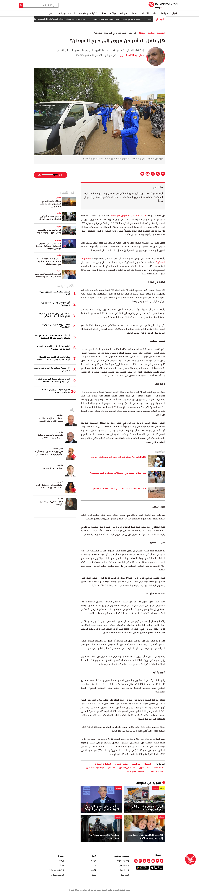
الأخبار (175, 13)
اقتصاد (145, 13)
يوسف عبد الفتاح (156, 771)
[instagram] (153, 861)
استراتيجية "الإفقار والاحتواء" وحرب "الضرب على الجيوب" (49, 420)
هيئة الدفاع (158, 767)
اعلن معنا (125, 874)
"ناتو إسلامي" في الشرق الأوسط (51, 503)
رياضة (113, 13)
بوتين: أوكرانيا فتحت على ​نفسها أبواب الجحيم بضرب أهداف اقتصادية (53, 358)
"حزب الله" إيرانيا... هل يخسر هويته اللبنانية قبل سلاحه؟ (53, 347)
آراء (154, 13)
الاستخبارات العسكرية (103, 764)
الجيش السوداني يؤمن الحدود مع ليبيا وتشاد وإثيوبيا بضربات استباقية (52, 337)
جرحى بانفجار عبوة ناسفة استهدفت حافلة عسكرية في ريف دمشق (49, 261)
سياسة (164, 13)
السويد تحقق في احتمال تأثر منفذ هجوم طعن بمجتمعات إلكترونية (132, 19)
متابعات (142, 33)
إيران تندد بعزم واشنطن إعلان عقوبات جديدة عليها (147, 808)
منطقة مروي (144, 767)
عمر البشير (136, 764)
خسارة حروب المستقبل (52, 468)
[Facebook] (161, 861)
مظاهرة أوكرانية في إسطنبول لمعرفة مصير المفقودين (50, 203)
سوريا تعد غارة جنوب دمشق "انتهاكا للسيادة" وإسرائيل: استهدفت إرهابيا (74, 19)
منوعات (123, 13)
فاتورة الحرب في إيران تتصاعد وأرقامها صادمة (56, 391)
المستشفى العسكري (127, 767)
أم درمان (111, 767)
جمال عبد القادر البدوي (131, 55)
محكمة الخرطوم (121, 764)
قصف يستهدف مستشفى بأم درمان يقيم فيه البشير (119, 489)
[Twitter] (157, 861)
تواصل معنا (124, 870)
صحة (104, 13)
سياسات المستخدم (121, 855)
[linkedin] (144, 861)
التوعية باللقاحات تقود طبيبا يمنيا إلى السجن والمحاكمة (145, 837)
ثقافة (134, 13)
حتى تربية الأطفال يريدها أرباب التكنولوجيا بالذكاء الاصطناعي (48, 453)
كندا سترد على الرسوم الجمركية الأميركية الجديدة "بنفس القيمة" (102, 808)
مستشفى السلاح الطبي (136, 771)
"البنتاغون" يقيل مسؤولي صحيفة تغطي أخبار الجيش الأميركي (54, 315)
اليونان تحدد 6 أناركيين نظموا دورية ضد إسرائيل (49, 218)
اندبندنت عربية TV (66, 13)
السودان (147, 764)
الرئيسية (161, 33)
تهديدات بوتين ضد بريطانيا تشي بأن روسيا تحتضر (50, 436)
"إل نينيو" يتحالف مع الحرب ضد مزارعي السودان (52, 369)
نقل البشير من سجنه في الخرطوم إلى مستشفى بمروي (118, 457)
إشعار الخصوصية (122, 860)
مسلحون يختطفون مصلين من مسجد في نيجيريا (104, 837)
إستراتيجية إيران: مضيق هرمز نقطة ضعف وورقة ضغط (49, 486)
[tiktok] (140, 861)
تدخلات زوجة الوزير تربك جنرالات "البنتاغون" (55, 326)
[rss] (136, 861)
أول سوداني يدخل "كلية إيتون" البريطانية (55, 304)
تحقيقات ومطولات (88, 13)
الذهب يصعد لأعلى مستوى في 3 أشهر (55, 293)
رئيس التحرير (124, 865)
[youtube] (148, 861)
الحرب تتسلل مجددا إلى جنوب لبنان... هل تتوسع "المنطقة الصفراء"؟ (53, 380)
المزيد (50, 13)
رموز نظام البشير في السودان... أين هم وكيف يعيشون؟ (118, 473)
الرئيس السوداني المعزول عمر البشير (128, 216)
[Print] (142, 174)
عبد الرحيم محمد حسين (95, 767)
